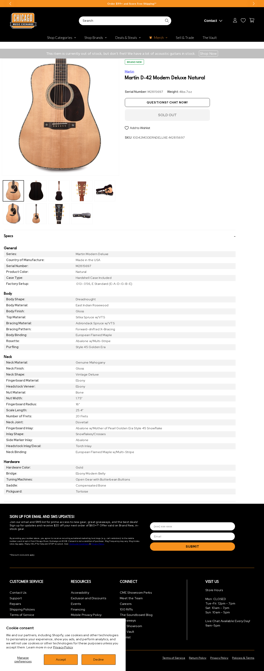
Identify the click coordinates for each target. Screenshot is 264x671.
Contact (210, 21)
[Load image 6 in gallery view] (59, 213)
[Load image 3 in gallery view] (36, 190)
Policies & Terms (243, 658)
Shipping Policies (22, 609)
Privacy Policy (63, 647)
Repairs (15, 604)
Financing (78, 609)
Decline (98, 659)
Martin (129, 71)
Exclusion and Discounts (88, 598)
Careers (126, 604)
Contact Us (18, 593)
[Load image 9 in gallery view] (104, 190)
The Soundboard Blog (136, 615)
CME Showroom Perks (136, 593)
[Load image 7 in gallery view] (81, 190)
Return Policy (197, 658)
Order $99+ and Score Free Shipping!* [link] (132, 3)
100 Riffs (126, 609)
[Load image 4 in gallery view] (36, 213)
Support (16, 598)
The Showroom (131, 626)
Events (76, 604)
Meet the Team (131, 598)
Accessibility (80, 593)
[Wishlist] (243, 20)
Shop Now (208, 53)
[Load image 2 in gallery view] (13, 213)
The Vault (127, 632)
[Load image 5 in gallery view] (59, 190)
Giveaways (128, 620)
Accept (61, 659)
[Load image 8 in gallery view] (81, 213)
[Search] (167, 20)
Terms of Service (22, 615)
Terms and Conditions (79, 544)
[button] (120, 236)
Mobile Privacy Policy (86, 615)
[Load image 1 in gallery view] (13, 190)
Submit (192, 547)
